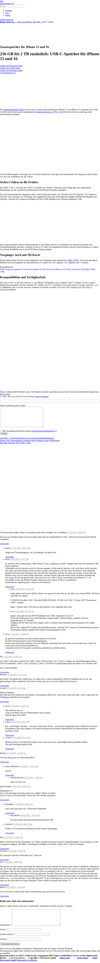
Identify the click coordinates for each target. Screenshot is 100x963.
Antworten (4, 544)
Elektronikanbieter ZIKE (14, 110)
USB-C (23, 443)
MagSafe (3, 443)
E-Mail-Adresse (7, 934)
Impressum (65, 958)
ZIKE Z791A (73, 260)
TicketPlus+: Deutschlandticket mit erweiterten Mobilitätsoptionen (27, 438)
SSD (18, 443)
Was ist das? (5, 394)
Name (3, 929)
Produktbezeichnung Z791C (46, 112)
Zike (29, 443)
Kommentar (5, 925)
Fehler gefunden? (42, 396)
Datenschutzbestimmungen (43, 431)
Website (3, 939)
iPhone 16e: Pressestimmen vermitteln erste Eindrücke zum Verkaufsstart (30, 440)
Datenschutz (82, 958)
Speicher (11, 443)
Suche (7, 15)
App (7, 13)
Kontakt (8, 10)
